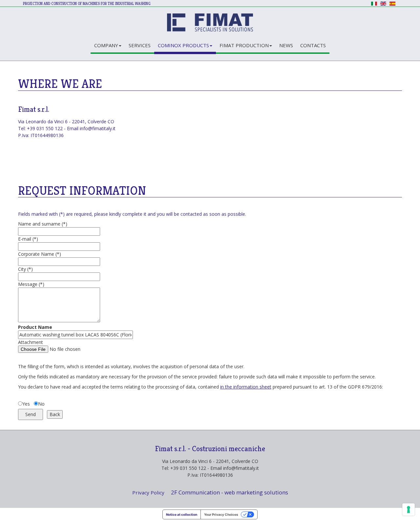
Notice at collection (181, 514)
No (41, 404)
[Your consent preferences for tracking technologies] (408, 509)
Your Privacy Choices (221, 514)
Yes (26, 404)
